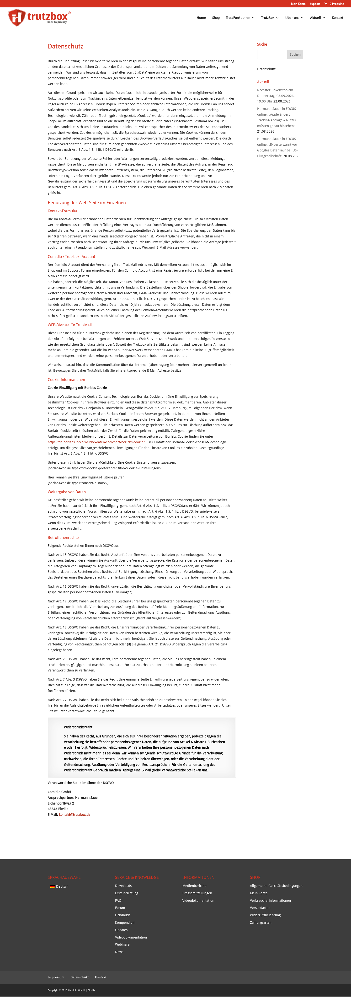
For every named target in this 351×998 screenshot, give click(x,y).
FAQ (118, 900)
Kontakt (337, 18)
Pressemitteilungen (197, 893)
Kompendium (125, 922)
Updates (121, 930)
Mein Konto (298, 3)
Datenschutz (80, 977)
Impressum (56, 977)
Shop (216, 18)
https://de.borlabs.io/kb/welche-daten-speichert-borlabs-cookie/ (97, 442)
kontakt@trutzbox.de (74, 814)
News (119, 952)
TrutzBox (267, 18)
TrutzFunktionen (238, 18)
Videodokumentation (131, 937)
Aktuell (315, 18)
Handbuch (122, 915)
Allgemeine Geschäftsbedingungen (276, 886)
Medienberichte (194, 886)
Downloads (123, 886)
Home (201, 18)
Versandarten (260, 908)
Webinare (122, 944)
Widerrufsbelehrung (265, 915)
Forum (120, 908)
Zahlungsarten (260, 922)
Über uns (292, 18)
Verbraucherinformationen (270, 900)
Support (315, 3)
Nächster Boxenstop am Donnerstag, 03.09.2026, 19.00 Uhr (276, 95)
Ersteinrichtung (126, 893)
